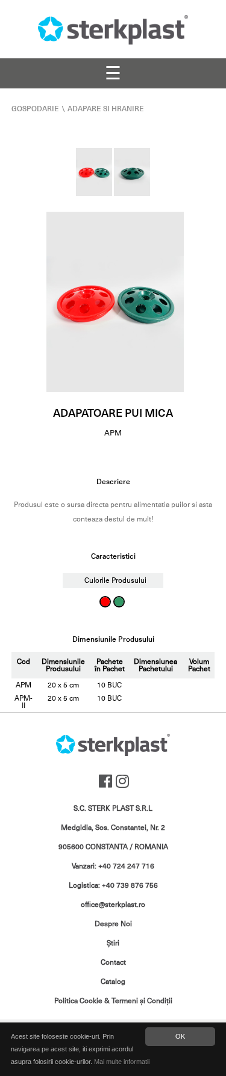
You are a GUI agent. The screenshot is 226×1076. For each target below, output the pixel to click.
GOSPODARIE (35, 108)
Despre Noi (113, 923)
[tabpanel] (115, 302)
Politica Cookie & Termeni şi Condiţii (113, 1000)
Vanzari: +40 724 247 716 (113, 866)
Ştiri (113, 943)
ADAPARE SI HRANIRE (105, 108)
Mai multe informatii (121, 1061)
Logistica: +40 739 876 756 (113, 885)
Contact (113, 962)
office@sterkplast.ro (113, 904)
